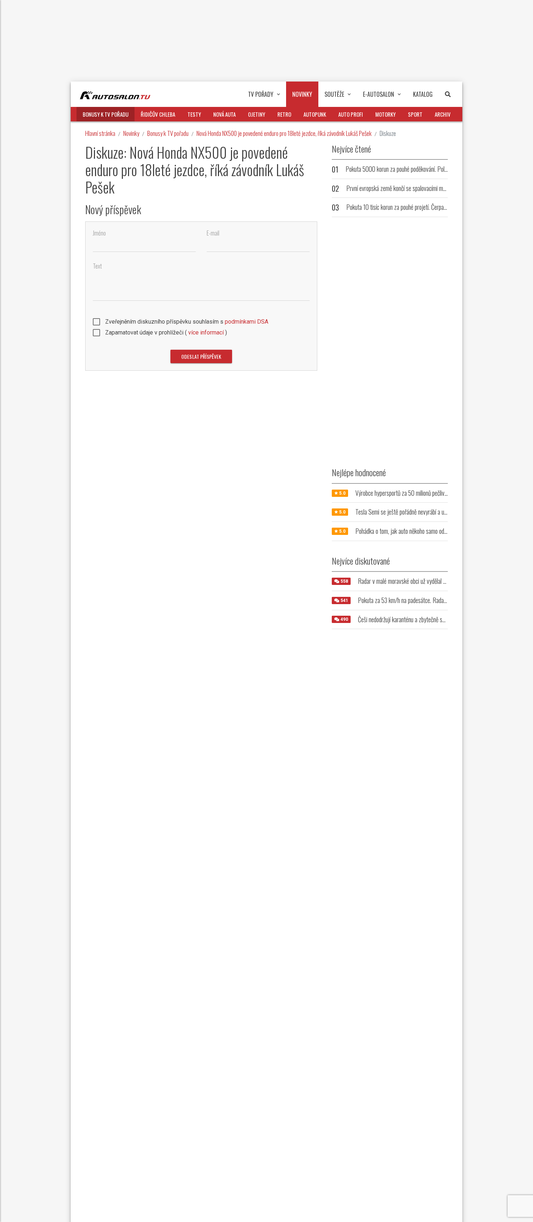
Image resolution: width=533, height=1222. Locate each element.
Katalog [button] (423, 94)
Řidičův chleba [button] (158, 114)
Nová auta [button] (224, 114)
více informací (206, 332)
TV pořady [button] (260, 94)
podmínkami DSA (246, 321)
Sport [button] (415, 114)
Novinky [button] (302, 94)
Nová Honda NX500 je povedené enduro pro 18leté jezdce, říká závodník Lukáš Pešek (284, 133)
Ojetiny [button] (256, 114)
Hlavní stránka (100, 133)
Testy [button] (194, 114)
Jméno (99, 233)
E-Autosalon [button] (378, 94)
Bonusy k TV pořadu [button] (105, 114)
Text (97, 266)
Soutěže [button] (334, 94)
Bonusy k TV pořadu (168, 133)
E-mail (213, 233)
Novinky (131, 133)
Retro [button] (284, 114)
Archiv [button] (443, 114)
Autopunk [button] (314, 114)
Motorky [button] (385, 114)
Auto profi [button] (350, 114)
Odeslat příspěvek (201, 356)
